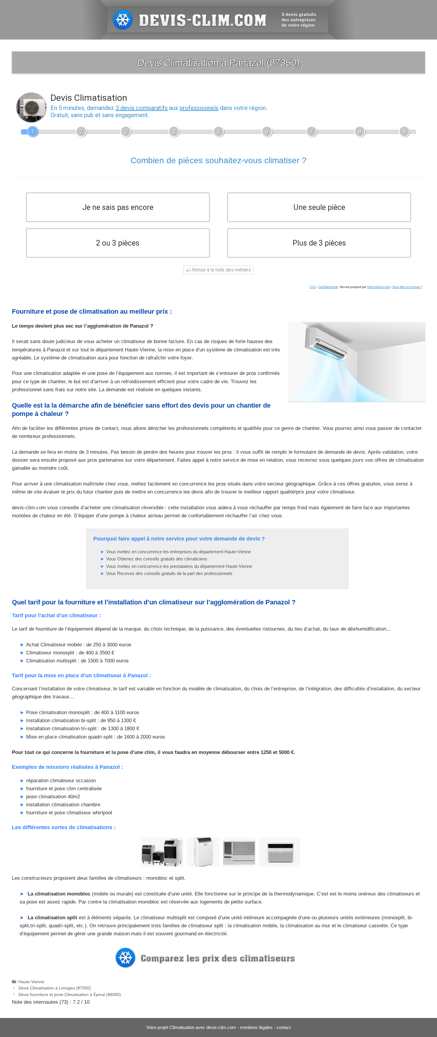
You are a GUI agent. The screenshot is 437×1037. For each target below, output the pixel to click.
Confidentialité (328, 287)
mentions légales (256, 1027)
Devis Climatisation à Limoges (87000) (54, 988)
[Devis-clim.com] (218, 19)
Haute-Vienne (31, 981)
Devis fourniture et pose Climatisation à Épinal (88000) (69, 994)
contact (283, 1027)
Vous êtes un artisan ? (407, 287)
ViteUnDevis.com (378, 287)
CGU (312, 287)
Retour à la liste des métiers (221, 270)
